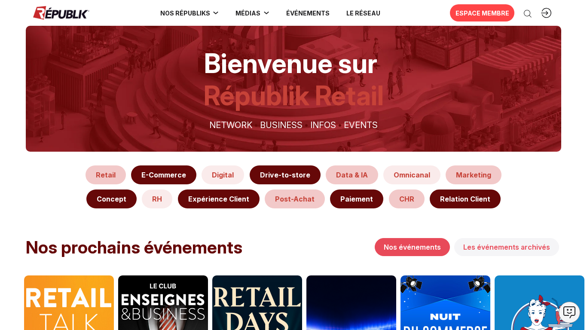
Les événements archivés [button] (506, 247)
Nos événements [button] (412, 247)
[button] (308, 12)
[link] (189, 12)
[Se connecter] (546, 12)
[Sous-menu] (216, 12)
